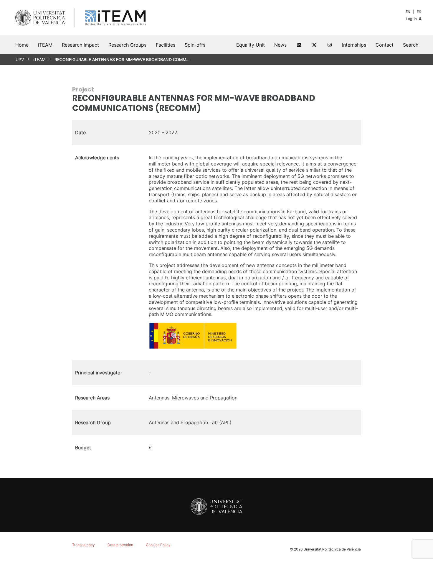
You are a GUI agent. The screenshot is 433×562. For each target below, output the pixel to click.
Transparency (83, 545)
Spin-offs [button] (195, 45)
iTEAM (39, 59)
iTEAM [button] (45, 45)
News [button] (280, 45)
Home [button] (22, 45)
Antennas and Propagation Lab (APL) (190, 422)
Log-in (412, 19)
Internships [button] (354, 45)
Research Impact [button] (80, 45)
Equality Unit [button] (250, 45)
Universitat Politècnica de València (332, 549)
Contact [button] (385, 45)
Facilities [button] (165, 45)
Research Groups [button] (127, 45)
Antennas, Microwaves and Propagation (193, 398)
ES (419, 11)
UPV (20, 59)
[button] (410, 44)
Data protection (120, 545)
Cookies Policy (158, 545)
